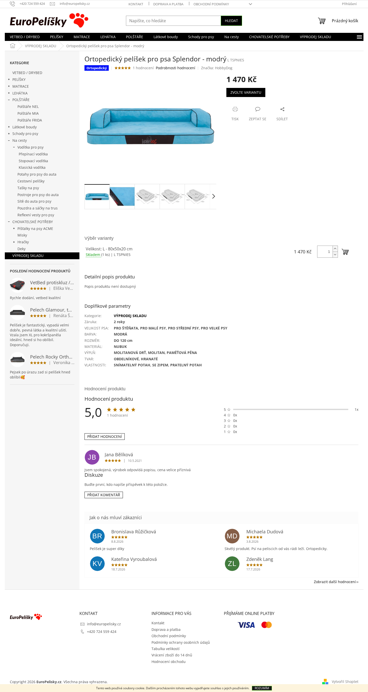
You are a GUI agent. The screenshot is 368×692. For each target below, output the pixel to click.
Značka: (216, 67)
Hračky (23, 242)
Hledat (231, 20)
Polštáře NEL (28, 106)
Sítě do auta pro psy (34, 201)
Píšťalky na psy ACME (35, 228)
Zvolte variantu (245, 92)
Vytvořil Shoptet (345, 681)
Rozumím (262, 688)
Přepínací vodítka (33, 154)
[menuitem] (25, 37)
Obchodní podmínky (211, 4)
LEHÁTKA (20, 93)
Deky (21, 248)
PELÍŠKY (19, 79)
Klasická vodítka (32, 167)
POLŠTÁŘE (21, 99)
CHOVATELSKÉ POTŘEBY (32, 221)
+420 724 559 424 (101, 631)
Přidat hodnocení (104, 436)
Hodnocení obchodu (168, 661)
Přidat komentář (103, 494)
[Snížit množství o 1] (335, 254)
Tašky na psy (28, 187)
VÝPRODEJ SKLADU (28, 255)
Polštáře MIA (28, 113)
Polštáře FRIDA (29, 120)
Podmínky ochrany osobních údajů (180, 642)
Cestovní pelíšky (31, 181)
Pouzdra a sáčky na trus (37, 208)
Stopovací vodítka (33, 160)
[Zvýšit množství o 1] (335, 249)
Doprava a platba (168, 4)
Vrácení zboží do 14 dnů (171, 655)
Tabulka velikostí (165, 648)
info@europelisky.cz (104, 624)
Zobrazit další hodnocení (335, 581)
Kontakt (135, 4)
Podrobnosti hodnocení (175, 67)
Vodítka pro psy (30, 147)
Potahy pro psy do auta (36, 174)
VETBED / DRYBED (27, 72)
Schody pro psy (25, 133)
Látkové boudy (24, 127)
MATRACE (20, 86)
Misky (22, 235)
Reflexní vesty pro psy (35, 214)
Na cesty (19, 140)
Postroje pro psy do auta (38, 194)
